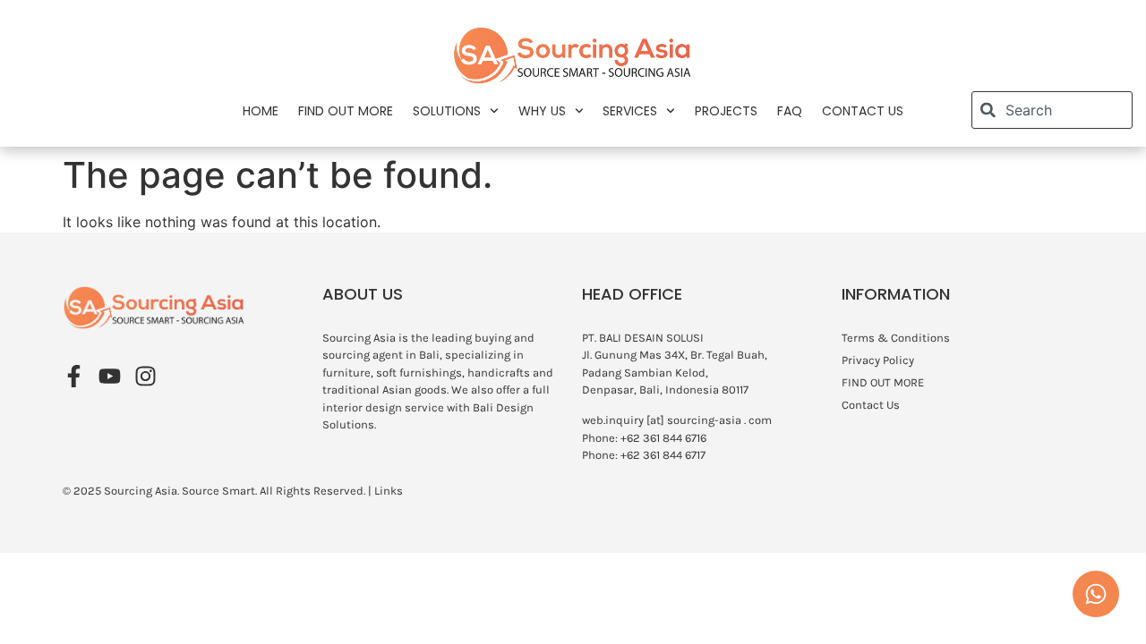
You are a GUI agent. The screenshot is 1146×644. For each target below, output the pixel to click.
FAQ (789, 111)
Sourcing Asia (140, 490)
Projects (726, 111)
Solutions (447, 111)
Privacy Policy (878, 360)
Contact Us (862, 111)
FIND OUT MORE (345, 111)
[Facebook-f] (74, 376)
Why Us (542, 111)
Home (260, 111)
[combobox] (1052, 110)
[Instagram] (145, 376)
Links (388, 490)
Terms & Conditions (896, 337)
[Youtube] (109, 376)
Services (630, 111)
